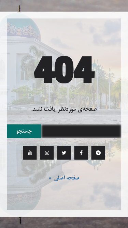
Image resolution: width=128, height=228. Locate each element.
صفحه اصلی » (64, 178)
